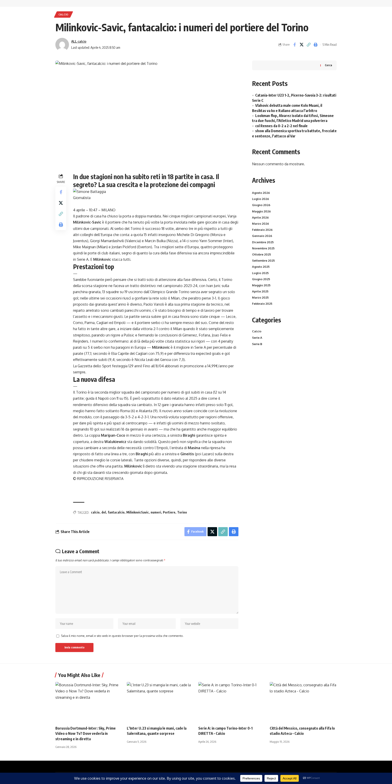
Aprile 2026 (260, 217)
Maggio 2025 (261, 285)
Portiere (169, 512)
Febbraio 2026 (262, 229)
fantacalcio (116, 512)
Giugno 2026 (261, 205)
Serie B (257, 344)
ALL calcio (78, 41)
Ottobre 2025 (261, 254)
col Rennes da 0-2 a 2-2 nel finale (281, 126)
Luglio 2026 (260, 199)
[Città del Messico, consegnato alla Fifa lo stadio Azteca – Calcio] (303, 702)
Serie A (257, 337)
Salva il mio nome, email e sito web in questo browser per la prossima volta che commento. (122, 636)
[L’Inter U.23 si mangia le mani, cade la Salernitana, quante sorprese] (160, 702)
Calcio (64, 14)
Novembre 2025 (263, 248)
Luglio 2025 (260, 273)
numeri (156, 512)
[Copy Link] (308, 44)
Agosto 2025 (261, 266)
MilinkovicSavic (137, 512)
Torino (182, 512)
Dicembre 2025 (263, 242)
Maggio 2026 (261, 211)
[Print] (315, 44)
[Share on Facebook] (294, 44)
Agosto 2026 (261, 193)
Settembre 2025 (263, 260)
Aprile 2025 (260, 291)
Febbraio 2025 (262, 303)
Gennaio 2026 (262, 236)
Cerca (328, 65)
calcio (95, 512)
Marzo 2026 (260, 223)
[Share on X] (301, 44)
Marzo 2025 (260, 297)
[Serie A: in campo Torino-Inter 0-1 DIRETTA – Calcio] (231, 702)
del (103, 512)
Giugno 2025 (261, 279)
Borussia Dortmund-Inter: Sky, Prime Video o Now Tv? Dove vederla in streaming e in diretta (85, 733)
